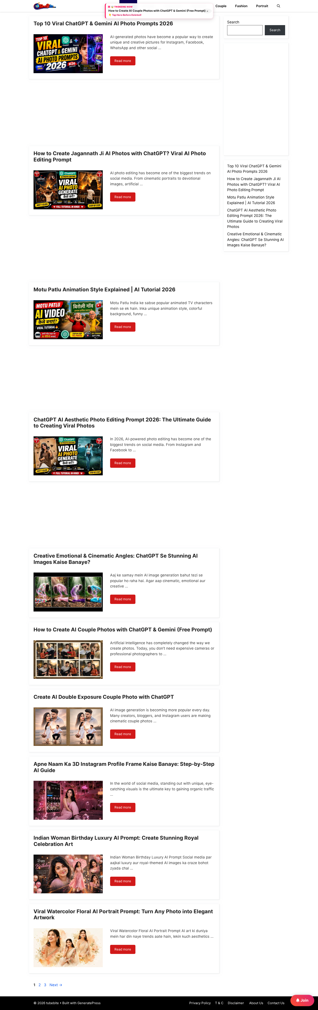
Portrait (262, 6)
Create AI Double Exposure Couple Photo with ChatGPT (104, 697)
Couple (220, 6)
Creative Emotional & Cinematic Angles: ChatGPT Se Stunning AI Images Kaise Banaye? (116, 559)
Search (233, 22)
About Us (255, 1003)
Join (303, 1000)
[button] (278, 6)
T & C (219, 1003)
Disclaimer (236, 1003)
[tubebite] (45, 6)
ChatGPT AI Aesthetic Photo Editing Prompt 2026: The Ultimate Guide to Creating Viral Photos (122, 422)
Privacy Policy (200, 1003)
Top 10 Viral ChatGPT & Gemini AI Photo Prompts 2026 (103, 23)
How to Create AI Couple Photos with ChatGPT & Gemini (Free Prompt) (123, 629)
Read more (122, 61)
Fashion (241, 6)
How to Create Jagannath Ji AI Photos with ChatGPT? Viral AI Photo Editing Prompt (120, 156)
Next (56, 985)
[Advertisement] (124, 114)
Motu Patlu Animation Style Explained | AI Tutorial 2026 (104, 289)
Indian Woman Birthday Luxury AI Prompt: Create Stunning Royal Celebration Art (116, 841)
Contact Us (276, 1003)
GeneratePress (89, 1003)
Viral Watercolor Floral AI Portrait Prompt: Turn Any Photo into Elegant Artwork (123, 914)
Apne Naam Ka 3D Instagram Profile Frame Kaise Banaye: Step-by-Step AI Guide (124, 767)
